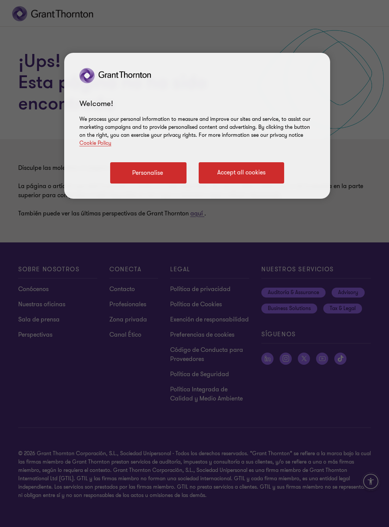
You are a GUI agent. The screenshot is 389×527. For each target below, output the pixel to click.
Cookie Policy (95, 143)
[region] (197, 126)
